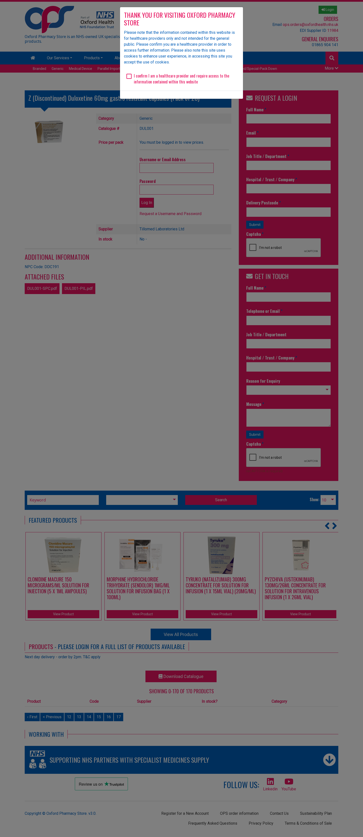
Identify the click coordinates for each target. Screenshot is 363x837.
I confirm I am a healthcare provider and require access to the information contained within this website (181, 79)
